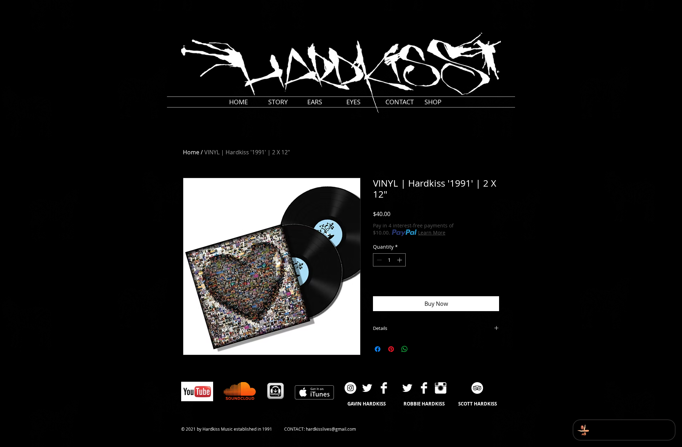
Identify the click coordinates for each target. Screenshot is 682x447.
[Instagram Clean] (440, 388)
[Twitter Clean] (367, 388)
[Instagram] (350, 388)
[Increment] (400, 260)
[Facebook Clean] (384, 388)
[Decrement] (378, 260)
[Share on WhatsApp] (404, 349)
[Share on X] (418, 349)
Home (191, 152)
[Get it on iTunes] (314, 392)
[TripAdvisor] (477, 388)
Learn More (431, 232)
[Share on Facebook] (377, 349)
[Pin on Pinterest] (391, 349)
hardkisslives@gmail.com (331, 429)
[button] (506, 6)
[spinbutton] (389, 260)
